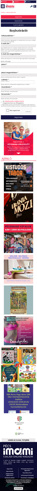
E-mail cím (5, 43)
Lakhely (28, 1)
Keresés (31, 6)
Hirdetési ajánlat (10, 478)
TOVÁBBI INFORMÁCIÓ (18, 485)
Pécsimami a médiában (27, 478)
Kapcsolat (10, 469)
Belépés (17, 1)
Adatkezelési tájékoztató (9, 474)
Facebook (35, 6)
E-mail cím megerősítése (11, 54)
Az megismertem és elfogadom (13, 102)
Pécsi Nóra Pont (27, 473)
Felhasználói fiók (11, 12)
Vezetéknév (6, 87)
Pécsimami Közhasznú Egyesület (27, 469)
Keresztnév (6, 94)
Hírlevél (5, 1)
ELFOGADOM (18, 488)
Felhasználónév (7, 36)
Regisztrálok (18, 17)
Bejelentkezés (18, 21)
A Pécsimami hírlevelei (27, 475)
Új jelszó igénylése (18, 25)
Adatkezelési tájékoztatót (14, 101)
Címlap (3, 12)
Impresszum (9, 471)
